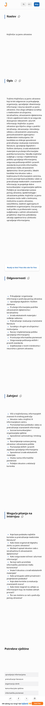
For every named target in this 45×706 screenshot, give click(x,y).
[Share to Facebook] (18, 698)
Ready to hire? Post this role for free (22, 267)
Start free (37, 703)
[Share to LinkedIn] (34, 698)
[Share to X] (26, 698)
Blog (36, 4)
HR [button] (29, 4)
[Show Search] (24, 4)
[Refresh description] (15, 80)
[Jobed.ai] (6, 4)
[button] (18, 16)
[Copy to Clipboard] (10, 698)
